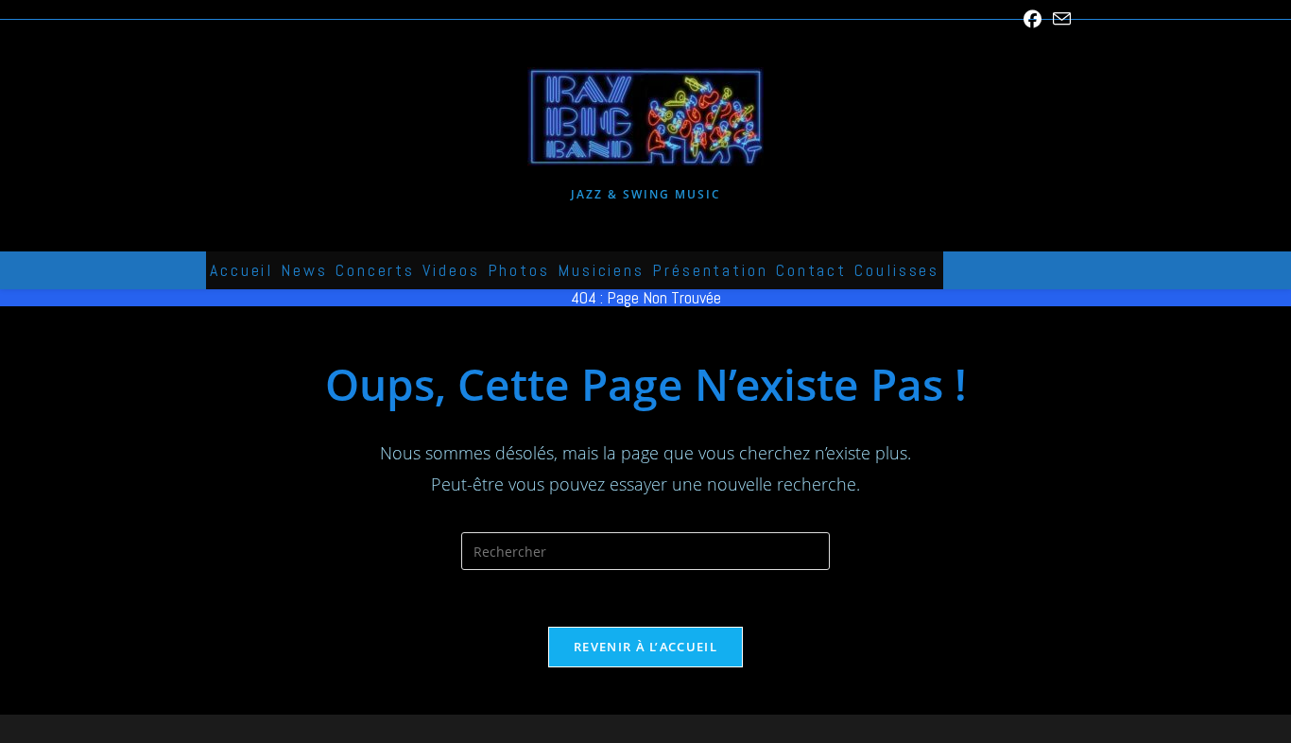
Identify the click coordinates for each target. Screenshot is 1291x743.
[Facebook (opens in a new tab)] (1032, 18)
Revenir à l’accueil (645, 646)
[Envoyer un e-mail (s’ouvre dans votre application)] (1059, 19)
